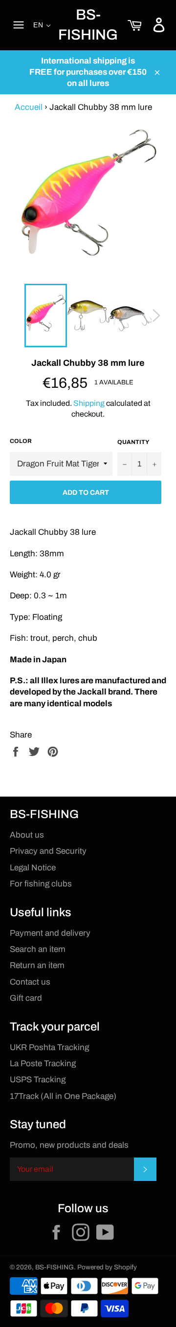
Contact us (30, 982)
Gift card (26, 998)
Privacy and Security (48, 851)
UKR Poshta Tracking (49, 1047)
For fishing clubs (41, 883)
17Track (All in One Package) (63, 1096)
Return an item (37, 965)
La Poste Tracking (43, 1063)
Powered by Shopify (107, 1267)
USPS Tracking (38, 1079)
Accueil (29, 107)
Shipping (89, 403)
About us (27, 835)
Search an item (38, 949)
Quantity (133, 442)
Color (21, 441)
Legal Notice (33, 867)
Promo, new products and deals (69, 1145)
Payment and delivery (50, 933)
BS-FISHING (88, 24)
